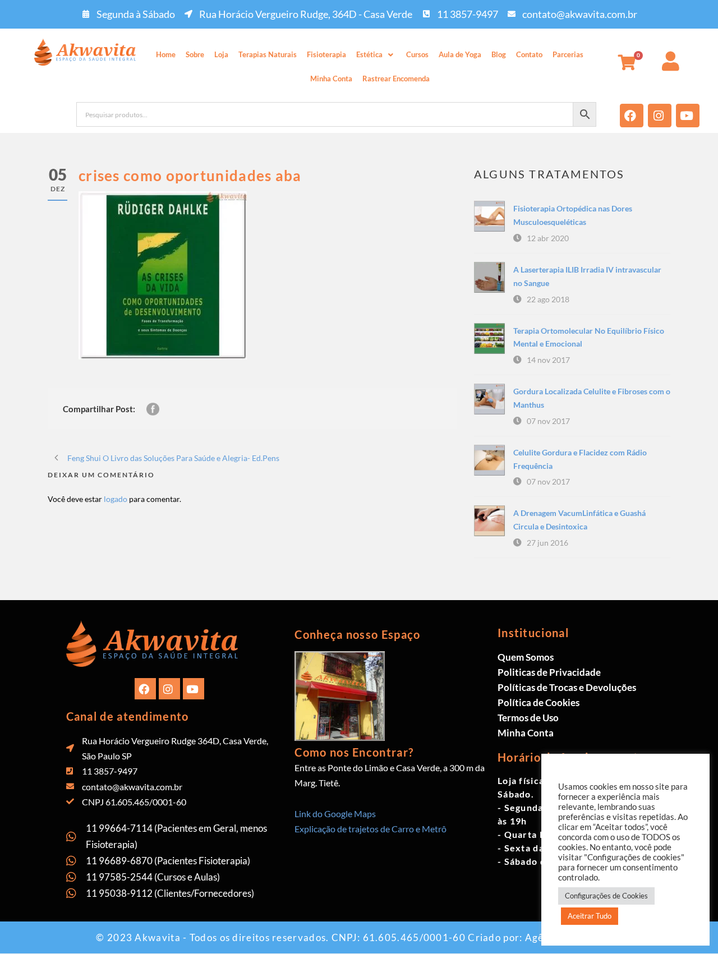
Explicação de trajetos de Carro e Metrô (370, 828)
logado (115, 499)
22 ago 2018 (548, 299)
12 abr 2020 (548, 238)
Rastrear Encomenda (396, 78)
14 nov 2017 (548, 360)
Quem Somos (526, 657)
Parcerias (568, 54)
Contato (529, 54)
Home (166, 54)
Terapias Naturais (267, 54)
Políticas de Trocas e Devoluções (567, 687)
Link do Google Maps (335, 813)
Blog (498, 54)
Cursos (417, 54)
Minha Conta (331, 78)
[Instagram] (659, 115)
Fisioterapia (326, 54)
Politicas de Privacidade (549, 672)
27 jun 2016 (547, 542)
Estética (369, 54)
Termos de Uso (528, 717)
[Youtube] (687, 115)
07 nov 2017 (548, 421)
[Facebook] (631, 115)
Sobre (195, 54)
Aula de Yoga (460, 54)
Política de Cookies (538, 702)
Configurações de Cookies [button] (606, 895)
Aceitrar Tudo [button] (589, 915)
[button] (376, 55)
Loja (221, 54)
